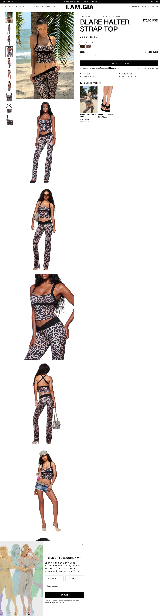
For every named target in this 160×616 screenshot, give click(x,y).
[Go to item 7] (9, 85)
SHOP (4, 7)
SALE (55, 7)
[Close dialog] (82, 544)
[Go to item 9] (9, 108)
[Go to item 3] (9, 40)
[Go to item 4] (9, 51)
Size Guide (153, 52)
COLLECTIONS (33, 7)
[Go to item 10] (9, 119)
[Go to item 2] (9, 29)
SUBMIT (64, 595)
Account (154, 1)
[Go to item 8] (9, 97)
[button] (88, 37)
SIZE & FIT (127, 74)
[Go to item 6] (9, 74)
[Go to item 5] (9, 63)
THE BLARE (20, 7)
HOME (82, 17)
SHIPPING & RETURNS (131, 76)
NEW (11, 7)
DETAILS (86, 74)
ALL (89, 17)
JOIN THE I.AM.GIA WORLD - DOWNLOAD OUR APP (80, 2)
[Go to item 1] (9, 17)
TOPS (97, 17)
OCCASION (46, 7)
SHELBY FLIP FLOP (106, 115)
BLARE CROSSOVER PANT (88, 116)
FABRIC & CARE (89, 76)
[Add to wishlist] (96, 87)
